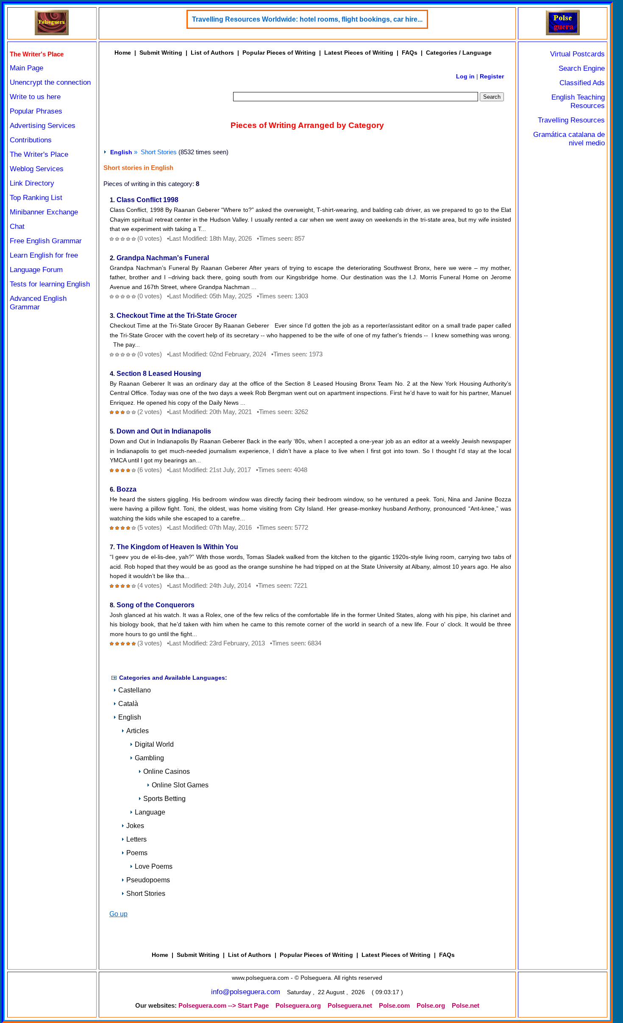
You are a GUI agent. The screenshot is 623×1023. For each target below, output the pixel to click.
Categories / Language (459, 52)
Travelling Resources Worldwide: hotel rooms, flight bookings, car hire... (307, 19)
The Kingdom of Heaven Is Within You (177, 546)
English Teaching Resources (578, 101)
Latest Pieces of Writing (358, 52)
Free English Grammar (46, 241)
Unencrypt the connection (50, 82)
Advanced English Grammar (38, 303)
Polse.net (465, 1005)
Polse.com (394, 1005)
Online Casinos (166, 771)
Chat (17, 226)
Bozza (126, 489)
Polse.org (431, 1005)
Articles (137, 730)
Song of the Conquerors (156, 605)
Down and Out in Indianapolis (164, 431)
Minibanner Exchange (44, 212)
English (121, 152)
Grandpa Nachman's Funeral (163, 257)
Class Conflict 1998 (147, 199)
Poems (136, 852)
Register (492, 76)
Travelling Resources (571, 120)
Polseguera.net (350, 1005)
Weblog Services (37, 169)
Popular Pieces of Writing (279, 52)
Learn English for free (44, 255)
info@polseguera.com (245, 992)
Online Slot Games (180, 785)
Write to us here (35, 97)
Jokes (135, 825)
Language (150, 812)
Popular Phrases (36, 111)
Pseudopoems (148, 880)
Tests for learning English (50, 284)
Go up (118, 913)
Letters (136, 839)
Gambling (149, 758)
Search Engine (582, 68)
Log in (465, 76)
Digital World (154, 744)
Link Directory (32, 183)
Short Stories (145, 893)
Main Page (26, 68)
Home (122, 52)
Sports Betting (164, 798)
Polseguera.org (298, 1005)
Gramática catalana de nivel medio (569, 139)
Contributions (31, 140)
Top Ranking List (36, 198)
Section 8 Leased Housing (159, 373)
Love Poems (153, 866)
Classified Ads (582, 83)
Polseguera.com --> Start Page (223, 1005)
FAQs (409, 52)
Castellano (134, 690)
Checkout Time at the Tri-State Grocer (177, 315)
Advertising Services (42, 126)
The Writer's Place (39, 154)
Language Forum (36, 270)
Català (128, 703)
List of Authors (212, 52)
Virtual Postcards (577, 54)
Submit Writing (160, 52)
